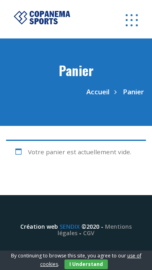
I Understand (86, 264)
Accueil (97, 91)
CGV (88, 233)
